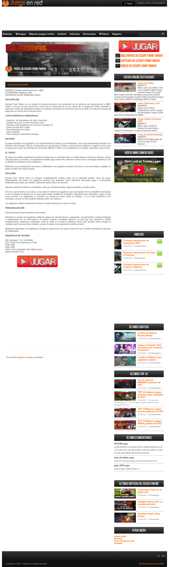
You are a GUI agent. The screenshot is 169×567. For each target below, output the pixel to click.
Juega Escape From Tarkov (139, 46)
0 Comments (153, 495)
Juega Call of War (146, 83)
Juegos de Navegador (17, 84)
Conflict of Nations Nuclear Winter (147, 334)
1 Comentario (139, 258)
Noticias (7, 34)
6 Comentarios (154, 388)
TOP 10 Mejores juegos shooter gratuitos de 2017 (151, 410)
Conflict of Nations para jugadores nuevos (150, 358)
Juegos (22, 34)
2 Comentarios (140, 270)
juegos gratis (120, 536)
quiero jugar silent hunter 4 (126, 469)
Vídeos (105, 34)
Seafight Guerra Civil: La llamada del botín (150, 502)
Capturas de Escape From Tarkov (140, 61)
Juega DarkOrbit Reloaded (150, 135)
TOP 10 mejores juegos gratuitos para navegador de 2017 (150, 394)
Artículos (75, 34)
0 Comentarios (140, 246)
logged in (22, 357)
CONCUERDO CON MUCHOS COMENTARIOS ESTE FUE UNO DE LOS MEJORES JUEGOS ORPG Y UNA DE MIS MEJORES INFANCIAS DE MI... (138, 450)
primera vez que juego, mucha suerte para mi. (135, 461)
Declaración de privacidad (151, 564)
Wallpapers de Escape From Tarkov (142, 56)
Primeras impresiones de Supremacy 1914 (136, 241)
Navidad (118, 543)
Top (163, 556)
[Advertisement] (58, 307)
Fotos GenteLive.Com (124, 541)
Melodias (118, 539)
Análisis (62, 34)
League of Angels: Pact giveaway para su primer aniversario (150, 347)
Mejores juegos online (41, 34)
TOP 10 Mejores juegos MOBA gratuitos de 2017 (150, 422)
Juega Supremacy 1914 (149, 103)
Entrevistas (89, 34)
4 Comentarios (154, 427)
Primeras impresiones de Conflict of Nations (136, 265)
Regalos (116, 34)
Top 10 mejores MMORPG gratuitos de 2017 (149, 382)
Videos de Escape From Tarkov (138, 66)
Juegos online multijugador (151, 3)
